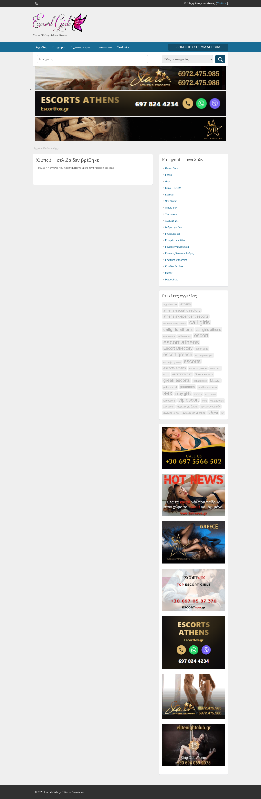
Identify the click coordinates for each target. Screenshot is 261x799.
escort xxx (215, 368)
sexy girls (183, 394)
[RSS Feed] (36, 3)
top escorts (169, 400)
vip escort (188, 400)
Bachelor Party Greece (174, 323)
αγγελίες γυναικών (210, 406)
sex (167, 393)
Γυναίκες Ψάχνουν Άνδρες (179, 253)
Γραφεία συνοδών (175, 240)
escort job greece (172, 362)
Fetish (168, 175)
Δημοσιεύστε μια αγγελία (198, 47)
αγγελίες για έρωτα (187, 406)
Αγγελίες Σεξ (171, 220)
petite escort (170, 387)
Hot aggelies (200, 380)
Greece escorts (204, 374)
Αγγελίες (41, 47)
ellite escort (184, 336)
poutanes (187, 387)
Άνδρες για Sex (173, 227)
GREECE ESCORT (182, 374)
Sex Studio (171, 201)
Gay (167, 181)
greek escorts (176, 380)
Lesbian (169, 194)
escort (201, 335)
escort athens (181, 342)
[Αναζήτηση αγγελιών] (220, 59)
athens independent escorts (185, 316)
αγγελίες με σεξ (171, 413)
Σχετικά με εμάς (81, 47)
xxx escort (168, 406)
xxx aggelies (217, 400)
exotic (166, 374)
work (204, 401)
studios (198, 394)
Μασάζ (169, 273)
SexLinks (123, 47)
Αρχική (37, 148)
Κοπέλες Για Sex (174, 266)
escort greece (177, 354)
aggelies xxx (170, 304)
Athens (185, 304)
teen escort (210, 394)
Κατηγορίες (59, 47)
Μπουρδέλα (171, 279)
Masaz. (215, 380)
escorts (192, 361)
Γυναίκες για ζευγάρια (177, 247)
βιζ (222, 413)
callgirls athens (178, 329)
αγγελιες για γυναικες (193, 413)
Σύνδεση (222, 3)
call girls (199, 322)
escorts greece (198, 368)
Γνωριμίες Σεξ (172, 233)
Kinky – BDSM (173, 188)
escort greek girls (204, 355)
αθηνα (213, 413)
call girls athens (208, 329)
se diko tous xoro (207, 387)
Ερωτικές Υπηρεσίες (176, 260)
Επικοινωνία (104, 47)
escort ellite (202, 348)
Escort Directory (177, 348)
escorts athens (174, 368)
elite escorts (169, 336)
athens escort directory (181, 310)
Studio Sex (171, 207)
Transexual (171, 214)
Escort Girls (171, 168)
